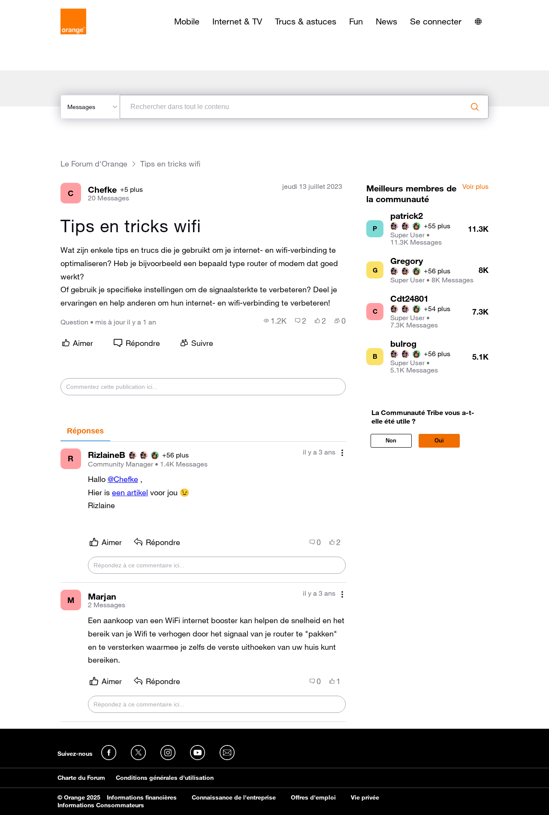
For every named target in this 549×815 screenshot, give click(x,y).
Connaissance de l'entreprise (234, 797)
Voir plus (475, 187)
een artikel (130, 492)
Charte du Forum (81, 778)
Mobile (186, 21)
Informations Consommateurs (100, 805)
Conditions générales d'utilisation (165, 778)
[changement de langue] (478, 21)
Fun (356, 21)
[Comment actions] (342, 452)
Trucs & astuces (305, 21)
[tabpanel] (203, 582)
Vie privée (365, 797)
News (386, 21)
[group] (275, 320)
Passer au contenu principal (46, 6)
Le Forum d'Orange (93, 163)
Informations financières (142, 797)
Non (391, 440)
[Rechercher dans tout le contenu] (475, 107)
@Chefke (123, 479)
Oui (439, 440)
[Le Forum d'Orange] (73, 21)
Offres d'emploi (313, 797)
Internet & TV (237, 21)
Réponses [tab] (85, 431)
